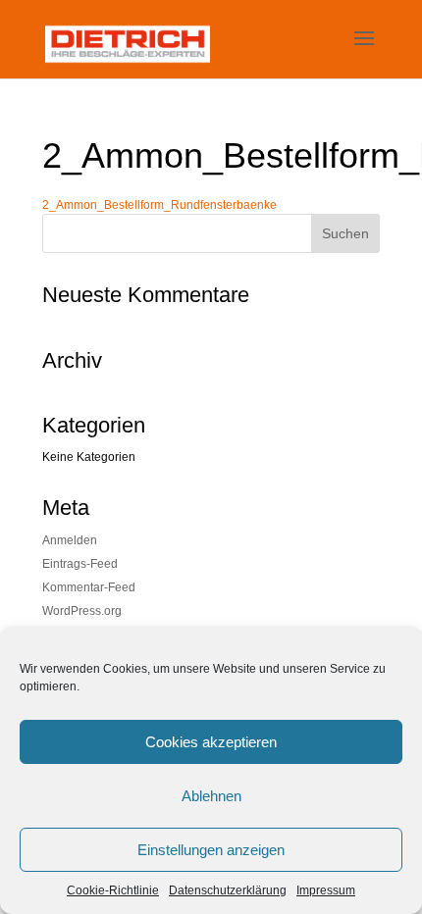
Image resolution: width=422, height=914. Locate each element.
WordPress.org (82, 611)
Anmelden (69, 540)
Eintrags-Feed (80, 564)
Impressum (325, 890)
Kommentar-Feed (88, 587)
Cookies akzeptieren (211, 742)
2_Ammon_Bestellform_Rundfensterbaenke (159, 205)
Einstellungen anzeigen (211, 849)
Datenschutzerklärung (228, 890)
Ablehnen (211, 795)
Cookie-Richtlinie (113, 890)
